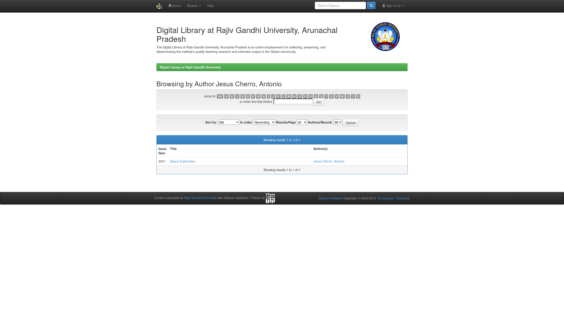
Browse (193, 5)
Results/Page (286, 122)
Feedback (403, 198)
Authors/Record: (320, 122)
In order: (246, 122)
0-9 (220, 96)
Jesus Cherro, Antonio (328, 161)
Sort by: (211, 122)
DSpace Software (330, 198)
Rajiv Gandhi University (200, 197)
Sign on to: (393, 5)
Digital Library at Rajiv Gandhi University (190, 67)
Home (176, 5)
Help (210, 5)
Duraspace (385, 198)
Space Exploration (182, 161)
